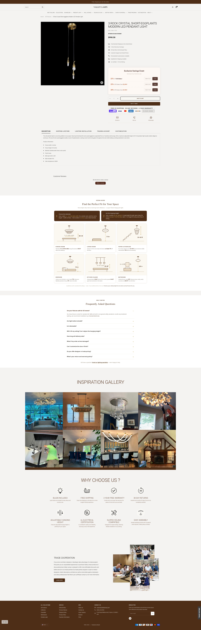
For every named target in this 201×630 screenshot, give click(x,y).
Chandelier (43, 612)
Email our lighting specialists (100, 362)
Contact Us (81, 610)
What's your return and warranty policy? (79, 356)
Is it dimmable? (72, 326)
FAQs (79, 617)
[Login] (172, 7)
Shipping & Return (62, 131)
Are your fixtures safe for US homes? (78, 311)
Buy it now (134, 103)
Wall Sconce (44, 614)
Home (42, 16)
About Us (80, 607)
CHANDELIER (67, 12)
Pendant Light (44, 617)
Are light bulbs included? (74, 321)
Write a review (100, 183)
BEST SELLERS (51, 12)
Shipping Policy (63, 612)
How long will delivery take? (75, 336)
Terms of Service (63, 610)
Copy (155, 78)
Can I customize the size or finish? (77, 346)
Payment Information (64, 617)
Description (46, 131)
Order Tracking (82, 612)
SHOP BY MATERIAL (120, 12)
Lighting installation (83, 131)
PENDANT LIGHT (77, 12)
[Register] (152, 613)
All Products (48, 16)
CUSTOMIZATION (142, 12)
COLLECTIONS (59, 12)
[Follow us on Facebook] (130, 618)
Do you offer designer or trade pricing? (79, 351)
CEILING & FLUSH (98, 12)
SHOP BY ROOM (109, 12)
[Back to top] (194, 619)
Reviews (80, 614)
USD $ (45, 624)
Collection (43, 610)
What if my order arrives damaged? (78, 341)
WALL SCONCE (87, 12)
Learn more (59, 580)
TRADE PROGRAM (132, 12)
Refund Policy (62, 607)
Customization (120, 131)
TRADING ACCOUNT (103, 131)
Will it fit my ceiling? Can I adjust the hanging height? (84, 331)
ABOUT (149, 12)
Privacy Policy (62, 614)
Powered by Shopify (96, 624)
